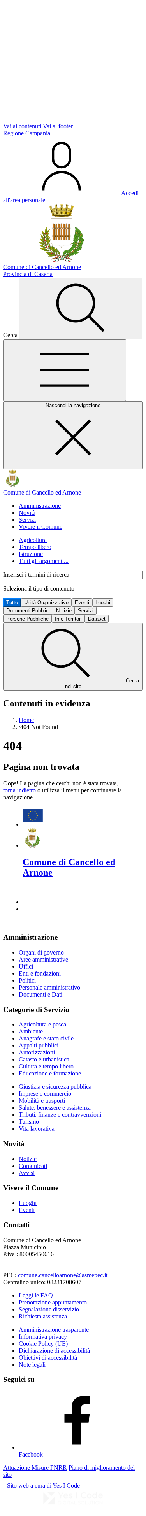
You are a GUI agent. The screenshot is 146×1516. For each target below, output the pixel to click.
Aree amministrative (43, 959)
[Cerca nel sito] (80, 308)
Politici (27, 980)
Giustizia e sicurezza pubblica (55, 1086)
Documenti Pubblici (28, 611)
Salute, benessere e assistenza (55, 1107)
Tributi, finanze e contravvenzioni (60, 1114)
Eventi (82, 602)
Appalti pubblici (38, 1045)
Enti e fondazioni (40, 973)
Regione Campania (26, 133)
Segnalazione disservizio (49, 1309)
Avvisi (27, 1173)
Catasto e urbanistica (44, 1059)
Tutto (12, 602)
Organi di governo (41, 952)
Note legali (32, 1364)
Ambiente (31, 1031)
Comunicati (33, 1166)
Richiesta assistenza (43, 1316)
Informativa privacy (43, 1336)
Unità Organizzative (46, 602)
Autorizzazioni (37, 1052)
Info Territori (68, 619)
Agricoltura (33, 540)
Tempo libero (35, 547)
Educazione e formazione (50, 1073)
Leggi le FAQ (36, 1295)
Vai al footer (58, 126)
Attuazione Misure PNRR (35, 1467)
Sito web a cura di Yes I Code (43, 1485)
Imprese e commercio (45, 1093)
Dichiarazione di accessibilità (54, 1350)
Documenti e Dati (40, 994)
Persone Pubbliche (27, 619)
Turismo (29, 1121)
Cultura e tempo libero (46, 1066)
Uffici (26, 966)
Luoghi (102, 602)
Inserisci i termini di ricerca (37, 574)
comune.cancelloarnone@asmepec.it (62, 1275)
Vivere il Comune (40, 526)
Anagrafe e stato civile (46, 1038)
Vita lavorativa (37, 1128)
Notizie (64, 611)
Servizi (27, 519)
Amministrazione (40, 505)
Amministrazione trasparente (54, 1329)
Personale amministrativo (49, 987)
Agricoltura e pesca (42, 1024)
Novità (27, 512)
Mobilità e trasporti (42, 1100)
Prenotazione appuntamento (53, 1302)
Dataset (97, 619)
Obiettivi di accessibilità (48, 1357)
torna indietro (19, 790)
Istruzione (31, 554)
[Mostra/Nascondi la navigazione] (64, 370)
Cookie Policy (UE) (43, 1343)
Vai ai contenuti (22, 126)
